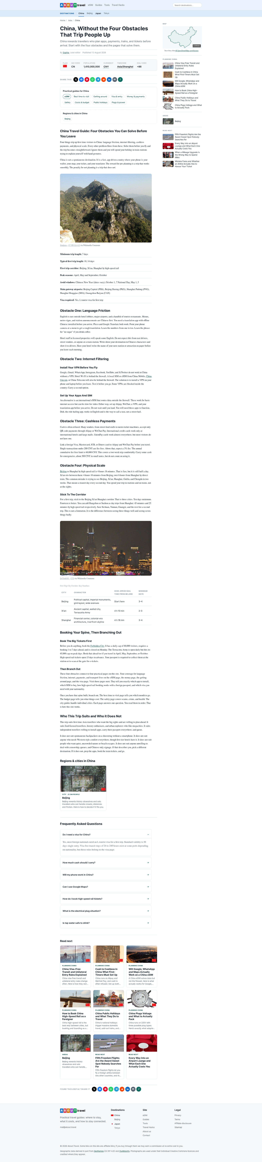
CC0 (72, 578)
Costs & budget (82, 102)
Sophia (66, 52)
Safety (67, 102)
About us (147, 1131)
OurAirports (124, 1151)
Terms (177, 1119)
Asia (70, 20)
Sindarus (63, 245)
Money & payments (136, 96)
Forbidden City (97, 645)
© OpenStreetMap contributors (186, 51)
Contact (146, 1135)
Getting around (100, 96)
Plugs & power (118, 102)
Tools (107, 5)
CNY (106, 66)
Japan (98, 13)
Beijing (90, 13)
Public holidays (100, 102)
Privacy (178, 1115)
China (81, 13)
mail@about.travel (68, 1127)
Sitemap (178, 1127)
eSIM (90, 5)
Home (62, 20)
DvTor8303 (64, 578)
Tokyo (106, 13)
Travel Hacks (118, 5)
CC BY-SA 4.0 (74, 245)
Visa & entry (116, 96)
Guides (98, 5)
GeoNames (99, 1151)
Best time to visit (81, 96)
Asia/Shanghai (125, 66)
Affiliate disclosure (183, 1123)
